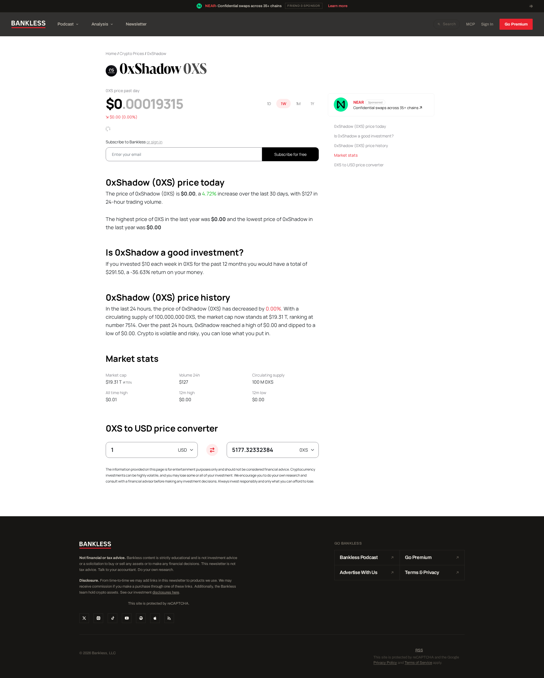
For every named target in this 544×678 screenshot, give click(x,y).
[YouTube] (126, 618)
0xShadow (156, 53)
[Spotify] (141, 618)
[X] (84, 618)
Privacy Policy (385, 663)
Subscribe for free (290, 154)
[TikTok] (112, 618)
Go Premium (516, 24)
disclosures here (165, 592)
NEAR (210, 6)
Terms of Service (418, 663)
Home (111, 53)
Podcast (66, 24)
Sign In (487, 24)
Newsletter (136, 24)
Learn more (337, 6)
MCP (470, 24)
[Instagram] (98, 618)
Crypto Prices (132, 53)
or (154, 141)
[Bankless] (28, 24)
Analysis (100, 24)
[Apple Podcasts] (155, 618)
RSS (419, 650)
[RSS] (169, 618)
